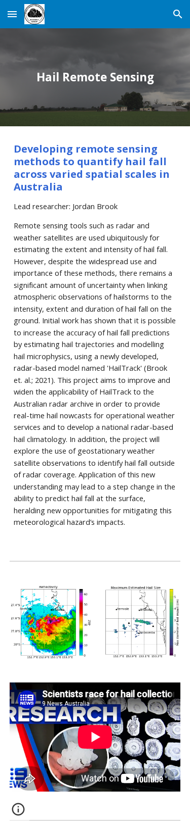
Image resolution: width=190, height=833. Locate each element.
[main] (95, 77)
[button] (12, 14)
